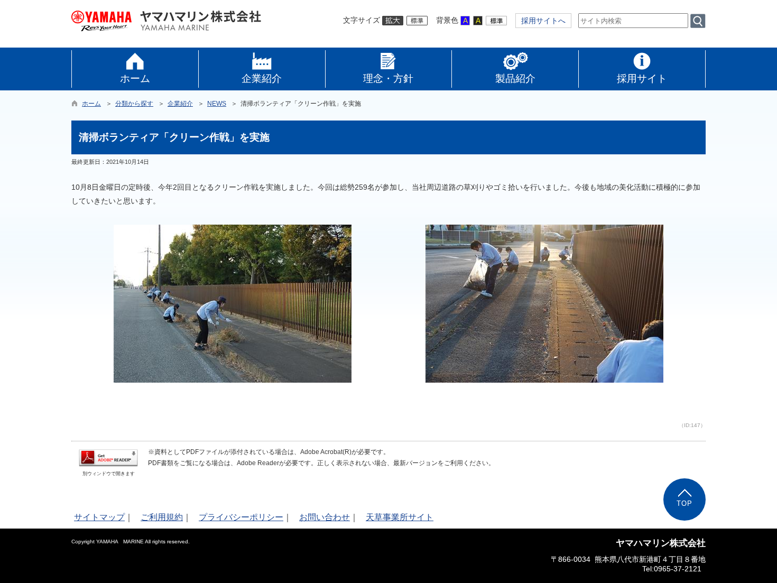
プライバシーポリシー (241, 517)
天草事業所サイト (399, 517)
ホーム (91, 103)
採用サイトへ (543, 20)
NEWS (216, 103)
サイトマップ (99, 517)
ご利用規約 (162, 517)
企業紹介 (180, 103)
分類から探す (134, 103)
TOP (684, 503)
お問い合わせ (324, 517)
